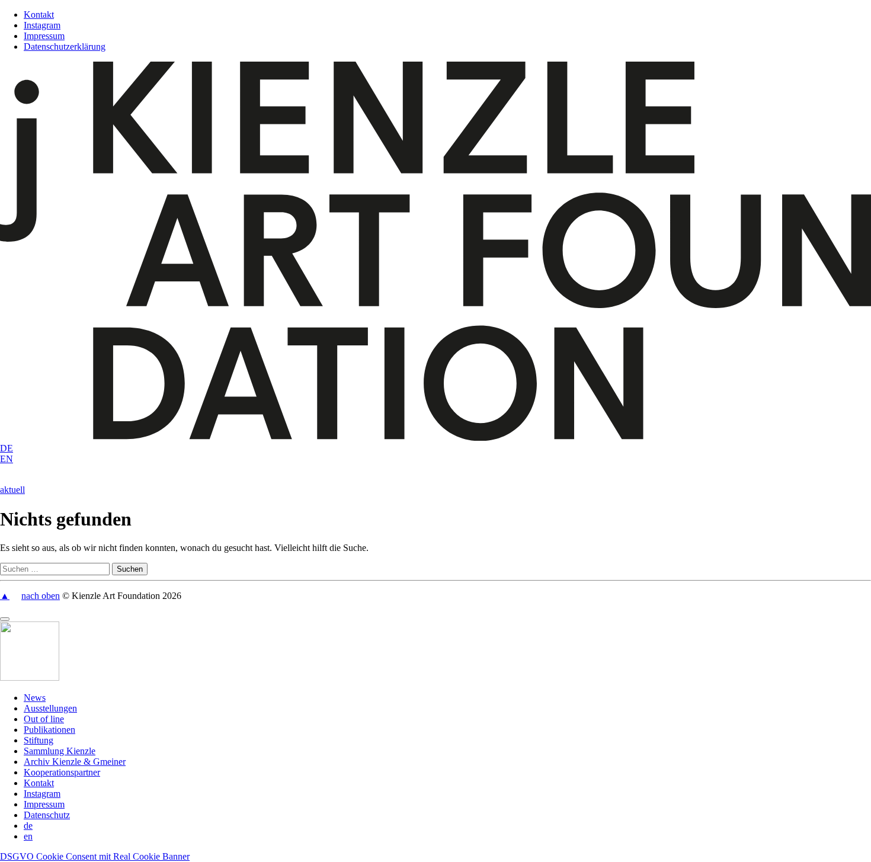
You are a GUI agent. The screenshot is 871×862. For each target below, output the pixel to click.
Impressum (44, 36)
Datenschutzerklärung (64, 46)
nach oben (40, 596)
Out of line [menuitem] (44, 719)
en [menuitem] (28, 836)
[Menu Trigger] (4, 619)
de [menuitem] (28, 826)
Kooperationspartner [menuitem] (62, 772)
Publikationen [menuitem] (49, 730)
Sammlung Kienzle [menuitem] (59, 751)
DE (6, 448)
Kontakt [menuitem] (39, 783)
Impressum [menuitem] (44, 804)
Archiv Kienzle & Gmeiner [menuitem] (75, 762)
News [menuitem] (35, 698)
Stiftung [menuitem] (38, 740)
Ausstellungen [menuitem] (50, 708)
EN (6, 459)
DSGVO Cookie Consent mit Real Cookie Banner (95, 856)
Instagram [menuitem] (42, 794)
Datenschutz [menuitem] (47, 815)
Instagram (42, 25)
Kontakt (39, 14)
